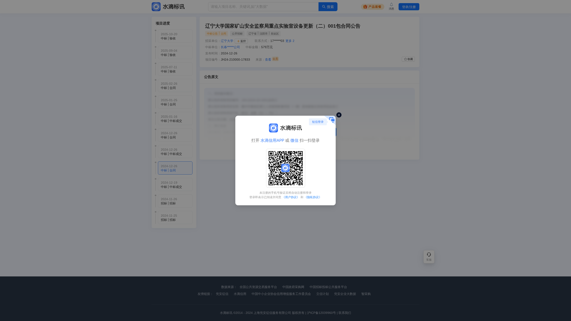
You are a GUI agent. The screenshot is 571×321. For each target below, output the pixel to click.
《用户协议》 (291, 197)
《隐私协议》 (313, 197)
